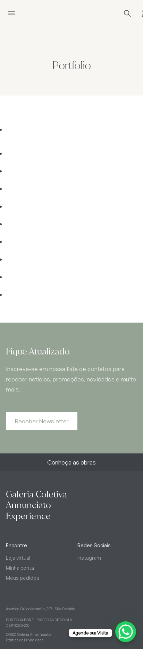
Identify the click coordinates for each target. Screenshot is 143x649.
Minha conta (20, 568)
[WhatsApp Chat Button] (125, 631)
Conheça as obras (71, 462)
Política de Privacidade (24, 640)
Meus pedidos (22, 578)
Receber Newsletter (42, 421)
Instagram (89, 558)
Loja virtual (18, 558)
